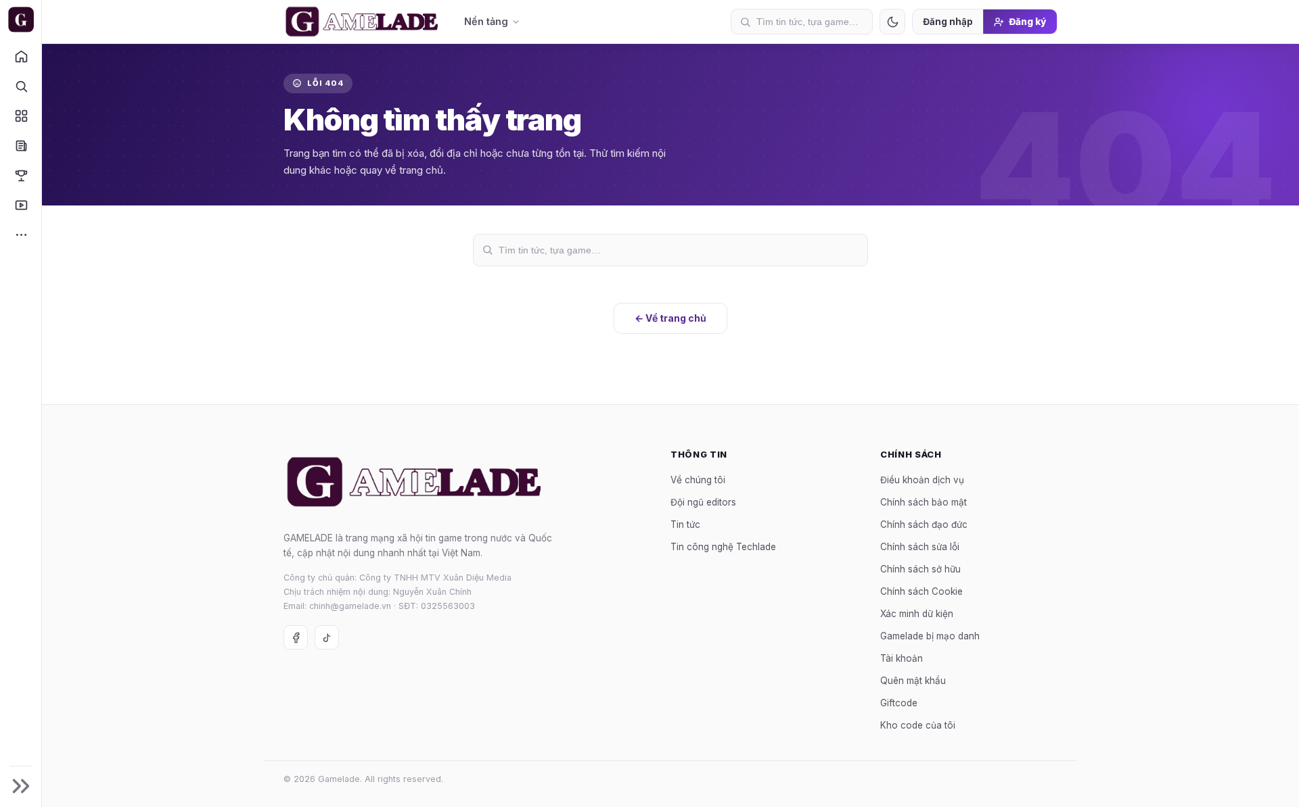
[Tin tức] (21, 145)
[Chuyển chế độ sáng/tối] (892, 21)
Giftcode (898, 702)
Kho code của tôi (917, 724)
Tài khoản (901, 657)
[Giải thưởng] (21, 175)
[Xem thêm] (21, 234)
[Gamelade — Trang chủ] (21, 19)
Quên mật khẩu (913, 680)
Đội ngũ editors (703, 501)
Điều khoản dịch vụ (922, 479)
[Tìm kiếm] (21, 86)
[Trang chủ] (21, 56)
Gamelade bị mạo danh (930, 635)
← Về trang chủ (670, 318)
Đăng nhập (948, 21)
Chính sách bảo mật (923, 501)
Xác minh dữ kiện (916, 613)
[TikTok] (327, 637)
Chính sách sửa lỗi (919, 546)
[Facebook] (295, 637)
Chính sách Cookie (921, 590)
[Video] (21, 205)
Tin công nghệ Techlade (723, 546)
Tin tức (685, 523)
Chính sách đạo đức (923, 523)
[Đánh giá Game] (21, 115)
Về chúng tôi (697, 479)
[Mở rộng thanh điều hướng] (21, 786)
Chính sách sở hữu (920, 568)
